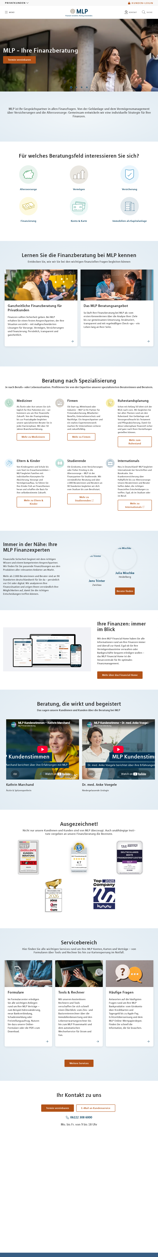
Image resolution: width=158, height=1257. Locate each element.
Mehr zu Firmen (81, 436)
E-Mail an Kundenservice (95, 1108)
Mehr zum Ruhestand (135, 441)
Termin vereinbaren (19, 59)
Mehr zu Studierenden (83, 499)
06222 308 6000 (81, 1117)
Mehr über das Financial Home (120, 674)
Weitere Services (79, 1063)
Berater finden (125, 591)
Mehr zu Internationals (133, 505)
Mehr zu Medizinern (33, 436)
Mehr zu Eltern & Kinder (33, 502)
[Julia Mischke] (125, 558)
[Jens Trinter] (96, 566)
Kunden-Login (142, 3)
